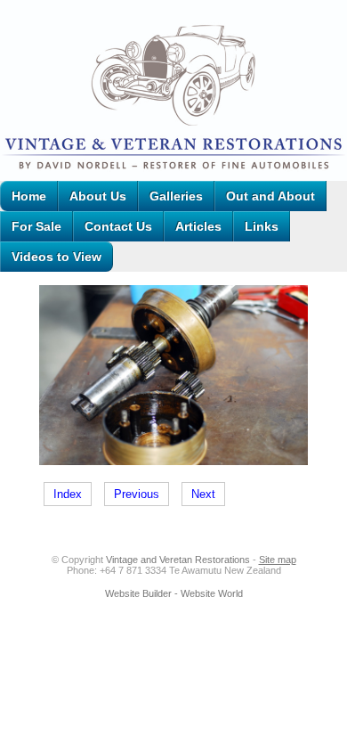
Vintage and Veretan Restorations (178, 559)
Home (29, 196)
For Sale (36, 226)
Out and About (270, 196)
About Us (97, 196)
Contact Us (118, 226)
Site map (277, 559)
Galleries (176, 196)
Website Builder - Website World (174, 593)
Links (261, 226)
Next (203, 494)
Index (67, 494)
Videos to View (56, 256)
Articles (198, 226)
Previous (136, 494)
